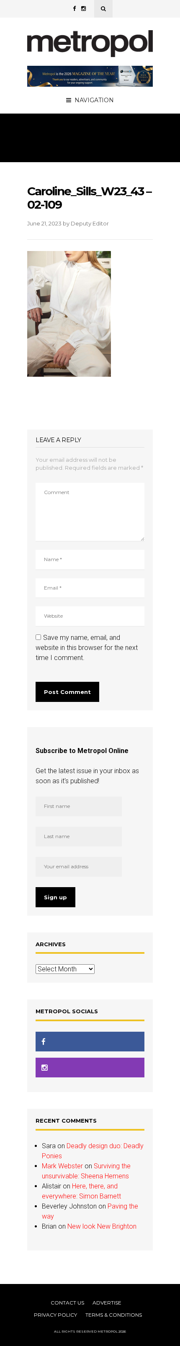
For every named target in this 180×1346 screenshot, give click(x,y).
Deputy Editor (90, 223)
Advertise (107, 1302)
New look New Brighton (101, 1226)
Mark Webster (62, 1166)
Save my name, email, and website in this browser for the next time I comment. (87, 648)
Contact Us (67, 1302)
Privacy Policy (55, 1315)
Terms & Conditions (113, 1315)
